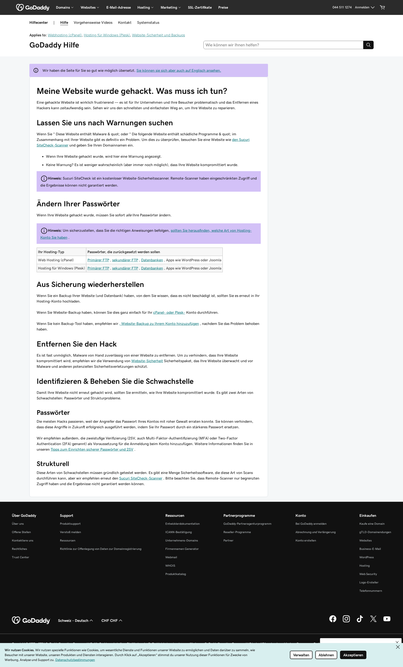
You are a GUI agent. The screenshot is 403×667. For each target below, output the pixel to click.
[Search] (368, 45)
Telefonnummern (370, 590)
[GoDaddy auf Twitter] (373, 621)
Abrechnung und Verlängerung (315, 532)
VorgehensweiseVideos (93, 22)
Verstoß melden (70, 532)
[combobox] (283, 45)
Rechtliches (19, 548)
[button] (397, 642)
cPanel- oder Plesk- (169, 312)
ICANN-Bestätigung (178, 532)
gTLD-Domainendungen (375, 532)
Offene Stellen (21, 532)
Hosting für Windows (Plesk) (107, 35)
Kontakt (125, 22)
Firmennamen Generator (182, 548)
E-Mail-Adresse (118, 7)
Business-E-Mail (370, 548)
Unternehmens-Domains (181, 540)
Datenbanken (152, 260)
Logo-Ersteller (369, 582)
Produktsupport (70, 523)
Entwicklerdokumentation (182, 523)
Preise (223, 7)
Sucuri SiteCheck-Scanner (140, 478)
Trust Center (20, 557)
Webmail (171, 557)
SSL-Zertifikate (200, 7)
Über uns (18, 523)
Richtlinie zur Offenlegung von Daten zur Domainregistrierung (100, 548)
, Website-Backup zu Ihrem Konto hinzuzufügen (159, 323)
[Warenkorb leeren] (382, 7)
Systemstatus (148, 22)
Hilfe (64, 22)
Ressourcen (67, 540)
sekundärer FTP (125, 260)
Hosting (364, 565)
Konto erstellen (305, 540)
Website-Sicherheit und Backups (158, 35)
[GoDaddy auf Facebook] (333, 621)
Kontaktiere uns (22, 540)
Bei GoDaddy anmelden (311, 523)
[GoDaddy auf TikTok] (360, 621)
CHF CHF (109, 620)
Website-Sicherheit (147, 361)
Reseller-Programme (237, 532)
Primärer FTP (98, 260)
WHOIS (170, 565)
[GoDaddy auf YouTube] (387, 621)
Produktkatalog (175, 573)
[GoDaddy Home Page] (31, 620)
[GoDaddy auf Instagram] (346, 621)
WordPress (366, 557)
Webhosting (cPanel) (65, 35)
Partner (228, 540)
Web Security (368, 573)
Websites (365, 540)
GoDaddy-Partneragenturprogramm (247, 523)
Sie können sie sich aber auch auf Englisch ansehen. (178, 70)
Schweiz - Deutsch (73, 620)
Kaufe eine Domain (372, 523)
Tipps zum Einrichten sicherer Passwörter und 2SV (92, 449)
